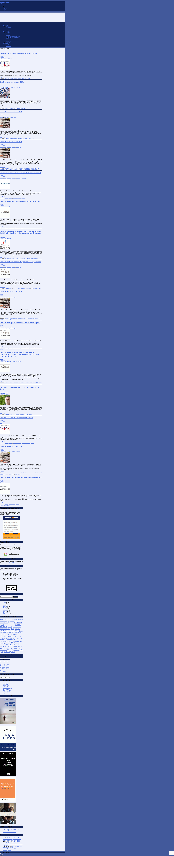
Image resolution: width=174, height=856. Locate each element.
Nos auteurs (8, 27)
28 (6, 668)
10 (0, 665)
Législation (8, 35)
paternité (21, 169)
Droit (1, 58)
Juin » (4, 671)
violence (32, 138)
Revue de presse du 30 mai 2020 (11, 112)
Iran (14, 169)
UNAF (17, 650)
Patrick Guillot (6, 686)
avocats (11, 622)
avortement (7, 138)
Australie (12, 168)
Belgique (22, 168)
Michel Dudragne (4, 392)
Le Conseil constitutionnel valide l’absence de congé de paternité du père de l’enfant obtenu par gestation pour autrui (12, 839)
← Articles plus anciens (5, 505)
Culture (4, 603)
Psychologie (8, 41)
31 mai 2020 (2, 57)
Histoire (7, 26)
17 (0, 667)
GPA (16, 636)
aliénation (10, 619)
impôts (18, 258)
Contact (4, 9)
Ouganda (2, 474)
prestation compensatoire (36, 288)
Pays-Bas (26, 169)
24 (0, 668)
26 (3, 668)
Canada (12, 624)
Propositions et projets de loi (14, 36)
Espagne (11, 632)
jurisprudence (17, 228)
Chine (11, 138)
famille (11, 78)
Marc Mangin (6, 689)
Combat (1, 117)
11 (2, 665)
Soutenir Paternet (6, 10)
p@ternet (4, 2)
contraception (17, 627)
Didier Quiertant (6, 691)
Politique (7, 38)
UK (22, 108)
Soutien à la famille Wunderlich (9, 832)
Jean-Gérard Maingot (7, 688)
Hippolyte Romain (7, 692)
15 (7, 665)
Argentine (7, 318)
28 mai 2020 (2, 205)
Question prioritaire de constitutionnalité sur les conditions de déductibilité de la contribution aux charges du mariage (20, 232)
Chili (16, 318)
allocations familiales (18, 619)
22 (7, 667)
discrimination (8, 258)
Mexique (37, 472)
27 (4, 668)
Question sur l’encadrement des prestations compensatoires (20, 262)
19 (3, 667)
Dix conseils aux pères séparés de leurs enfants (12, 847)
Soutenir (13, 562)
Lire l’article (2, 77)
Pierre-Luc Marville (7, 690)
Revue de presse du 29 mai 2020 (11, 142)
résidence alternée (9, 383)
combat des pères (8, 288)
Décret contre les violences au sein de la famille (16, 418)
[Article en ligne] (8, 723)
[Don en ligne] (11, 555)
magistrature (16, 504)
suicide (30, 414)
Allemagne (7, 168)
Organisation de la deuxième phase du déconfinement (18, 53)
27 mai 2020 (2, 421)
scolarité (28, 78)
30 (8, 668)
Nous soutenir (9, 28)
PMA (8, 319)
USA (24, 108)
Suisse (4, 650)
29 (7, 668)
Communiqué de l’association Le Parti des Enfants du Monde (12, 842)
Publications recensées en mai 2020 (12, 82)
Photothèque (8, 44)
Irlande (29, 472)
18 (2, 667)
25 (2, 668)
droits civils (7, 78)
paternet (1, 56)
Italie (9, 638)
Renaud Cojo (5, 684)
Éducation (8, 33)
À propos (5, 8)
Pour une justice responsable (9, 830)
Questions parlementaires (13, 39)
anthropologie (5, 621)
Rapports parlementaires (13, 37)
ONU (5, 319)
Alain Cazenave (6, 683)
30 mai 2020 (2, 116)
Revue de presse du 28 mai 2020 (11, 291)
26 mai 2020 (2, 481)
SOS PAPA (14, 648)
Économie (8, 32)
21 (6, 667)
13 (4, 665)
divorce (15, 138)
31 (0, 670)
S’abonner (8, 30)
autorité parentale (8, 198)
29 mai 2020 (2, 145)
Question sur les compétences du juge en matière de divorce (21, 477)
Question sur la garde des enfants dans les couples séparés (20, 323)
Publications (8, 46)
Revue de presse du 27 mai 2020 (11, 446)
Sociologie (8, 42)
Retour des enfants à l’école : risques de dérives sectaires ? (20, 173)
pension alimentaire (16, 108)
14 (6, 665)
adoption (3, 619)
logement (17, 169)
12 (3, 665)
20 (4, 667)
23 (8, 667)
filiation (14, 634)
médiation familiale (22, 78)
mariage (15, 78)
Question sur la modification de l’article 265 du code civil (20, 201)
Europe (17, 472)
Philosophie (5, 610)
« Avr (1, 671)
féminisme (25, 138)
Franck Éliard (6, 685)
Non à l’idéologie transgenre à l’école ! (11, 829)
